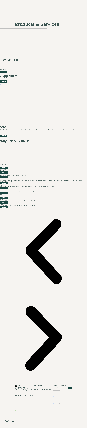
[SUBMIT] (70, 388)
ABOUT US (38, 410)
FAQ (35, 390)
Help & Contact (48, 410)
